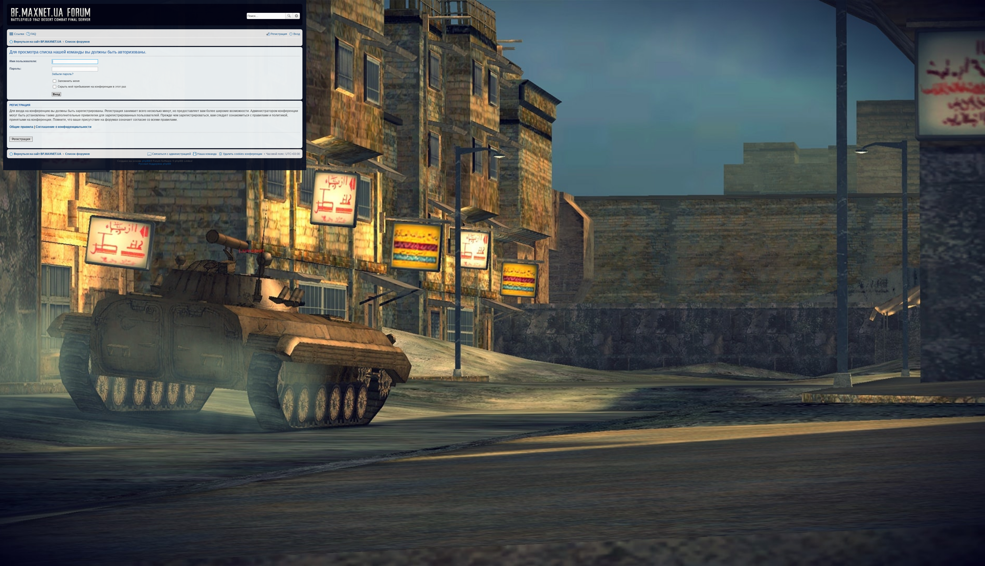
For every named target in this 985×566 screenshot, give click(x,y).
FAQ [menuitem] (33, 33)
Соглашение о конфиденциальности (63, 127)
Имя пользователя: (23, 61)
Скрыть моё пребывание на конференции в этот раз (91, 86)
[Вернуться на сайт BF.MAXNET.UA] (54, 14)
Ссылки (19, 33)
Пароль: (15, 68)
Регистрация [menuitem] (279, 33)
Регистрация (21, 139)
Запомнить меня (68, 80)
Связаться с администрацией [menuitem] (171, 153)
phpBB (146, 160)
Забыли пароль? (62, 74)
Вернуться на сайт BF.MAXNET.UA (37, 153)
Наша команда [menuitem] (206, 153)
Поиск (289, 16)
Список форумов (77, 153)
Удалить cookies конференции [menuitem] (242, 153)
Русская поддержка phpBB (155, 163)
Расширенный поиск (296, 16)
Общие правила (21, 127)
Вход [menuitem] (296, 33)
